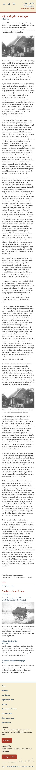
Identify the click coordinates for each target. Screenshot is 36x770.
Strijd (3, 586)
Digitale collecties (8, 699)
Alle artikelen (6, 594)
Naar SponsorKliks (9, 757)
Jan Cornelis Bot (22, 600)
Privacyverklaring (13, 766)
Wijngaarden (10, 586)
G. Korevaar (5, 19)
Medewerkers (6, 722)
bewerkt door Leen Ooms (9, 600)
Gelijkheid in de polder (9, 641)
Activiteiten (6, 695)
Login (3, 766)
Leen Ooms (5, 643)
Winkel (4, 704)
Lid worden (6, 740)
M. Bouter (5, 663)
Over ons (5, 690)
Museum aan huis (8, 718)
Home (4, 686)
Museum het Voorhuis (9, 709)
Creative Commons (27, 766)
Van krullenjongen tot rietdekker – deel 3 (16, 598)
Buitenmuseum (7, 713)
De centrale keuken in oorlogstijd (13, 660)
